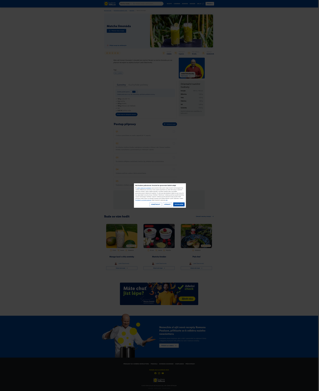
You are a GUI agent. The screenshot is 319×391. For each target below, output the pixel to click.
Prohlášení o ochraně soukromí (143, 200)
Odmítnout (155, 204)
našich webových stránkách (144, 188)
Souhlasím (179, 204)
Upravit (167, 204)
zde (166, 200)
